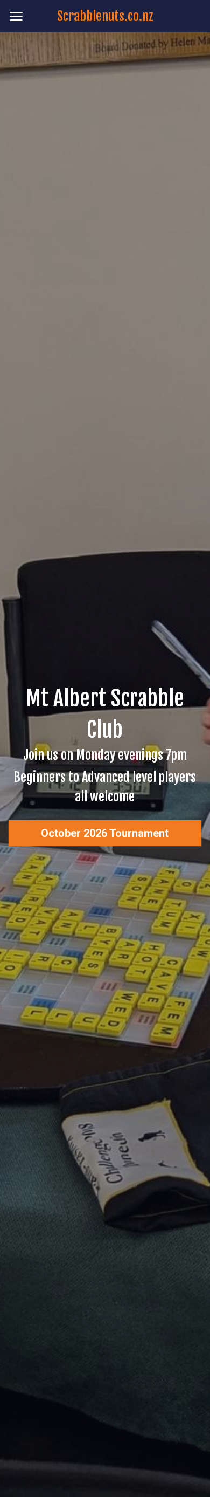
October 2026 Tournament (105, 833)
